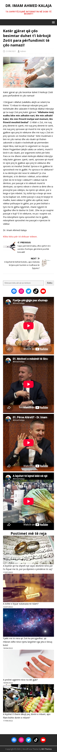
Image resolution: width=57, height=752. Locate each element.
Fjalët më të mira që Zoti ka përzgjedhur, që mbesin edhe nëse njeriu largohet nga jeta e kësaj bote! (27, 642)
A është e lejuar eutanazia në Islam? (20, 603)
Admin (23, 51)
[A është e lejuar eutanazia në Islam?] (28, 588)
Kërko (49, 283)
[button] (52, 22)
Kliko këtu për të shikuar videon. (20, 236)
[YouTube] (43, 291)
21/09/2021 (11, 51)
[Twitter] (28, 291)
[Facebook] (14, 291)
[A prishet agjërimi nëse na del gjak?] (28, 664)
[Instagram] (21, 291)
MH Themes (46, 749)
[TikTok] (36, 291)
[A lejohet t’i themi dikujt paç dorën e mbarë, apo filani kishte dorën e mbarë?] (28, 698)
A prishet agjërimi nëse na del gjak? (20, 679)
